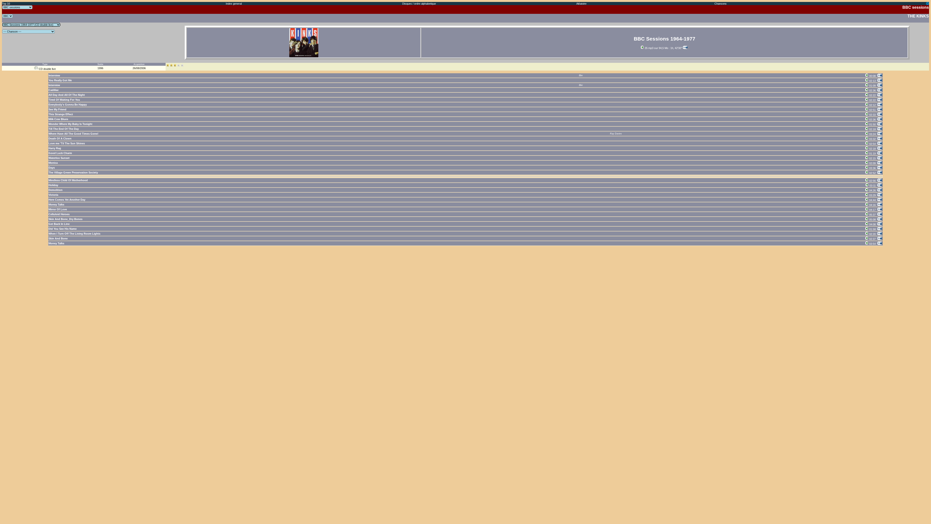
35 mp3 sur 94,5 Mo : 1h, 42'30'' (663, 48)
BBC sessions (915, 7)
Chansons (720, 3)
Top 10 (6, 3)
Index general (234, 3)
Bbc (581, 75)
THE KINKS (918, 16)
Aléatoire (581, 3)
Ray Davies (616, 133)
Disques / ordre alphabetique (419, 3)
